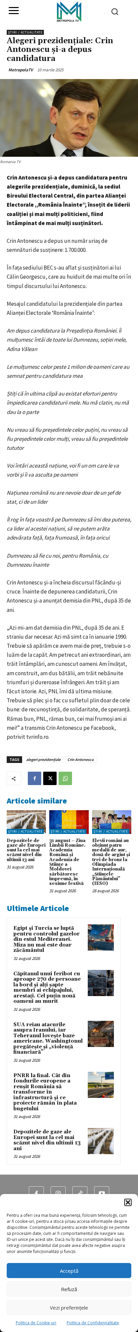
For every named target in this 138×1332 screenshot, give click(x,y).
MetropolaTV (20, 70)
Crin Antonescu (80, 759)
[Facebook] (34, 778)
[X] (50, 778)
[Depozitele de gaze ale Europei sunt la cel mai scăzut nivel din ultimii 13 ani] (26, 822)
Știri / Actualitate (25, 32)
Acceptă (69, 1270)
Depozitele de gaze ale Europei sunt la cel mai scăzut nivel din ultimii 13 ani (26, 850)
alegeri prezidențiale (43, 759)
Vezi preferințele (69, 1307)
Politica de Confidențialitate (93, 1323)
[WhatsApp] (65, 778)
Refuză (69, 1289)
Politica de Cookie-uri (36, 1323)
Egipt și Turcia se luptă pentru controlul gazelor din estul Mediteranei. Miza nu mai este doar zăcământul (46, 939)
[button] (128, 1202)
